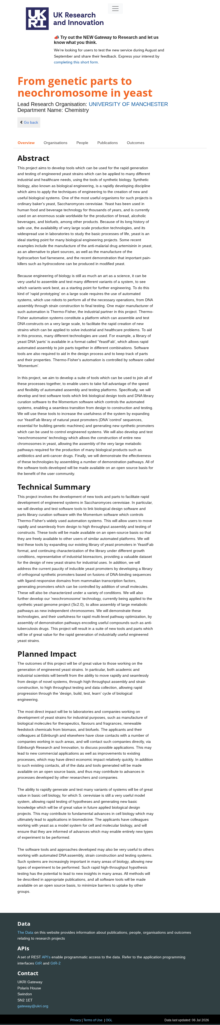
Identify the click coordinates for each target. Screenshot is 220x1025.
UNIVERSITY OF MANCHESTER (128, 104)
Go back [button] (31, 122)
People (82, 143)
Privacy (75, 1020)
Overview (26, 143)
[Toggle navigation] (115, 8)
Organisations (55, 143)
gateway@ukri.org (32, 1006)
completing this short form (76, 62)
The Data (25, 932)
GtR (38, 963)
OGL (109, 1020)
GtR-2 (55, 963)
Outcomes (135, 143)
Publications (107, 143)
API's (46, 957)
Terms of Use (92, 1020)
